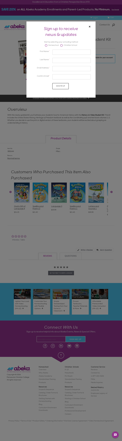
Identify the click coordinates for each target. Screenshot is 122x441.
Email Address (43, 68)
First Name (44, 51)
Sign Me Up (60, 86)
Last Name (44, 60)
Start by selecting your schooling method (61, 42)
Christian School (70, 45)
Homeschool (53, 45)
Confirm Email (43, 76)
